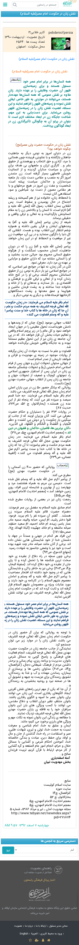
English (24, 934)
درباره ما (29, 926)
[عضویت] (36, 940)
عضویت (18, 926)
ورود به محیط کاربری (51, 934)
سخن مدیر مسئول (58, 926)
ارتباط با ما (41, 926)
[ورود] (43, 940)
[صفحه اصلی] (49, 940)
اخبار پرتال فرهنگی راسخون (39, 880)
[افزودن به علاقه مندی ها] (30, 940)
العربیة (34, 934)
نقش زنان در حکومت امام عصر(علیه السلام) (46, 59)
